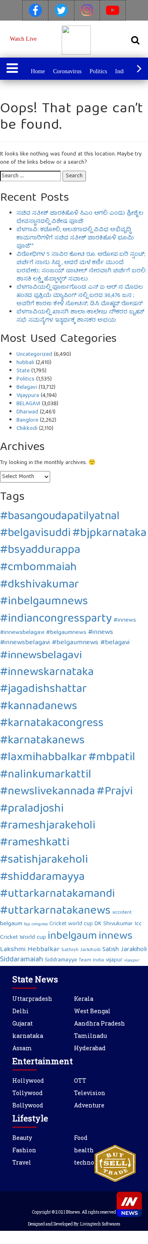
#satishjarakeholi (44, 860)
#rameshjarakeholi (47, 826)
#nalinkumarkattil (45, 775)
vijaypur (131, 960)
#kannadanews (38, 706)
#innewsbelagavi (41, 656)
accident (122, 912)
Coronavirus (67, 71)
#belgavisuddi (35, 533)
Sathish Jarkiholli (81, 950)
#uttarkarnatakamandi (57, 894)
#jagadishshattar (43, 689)
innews (115, 936)
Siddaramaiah (21, 960)
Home (38, 71)
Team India (91, 960)
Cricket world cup (71, 924)
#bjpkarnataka (109, 533)
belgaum (11, 924)
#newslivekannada (47, 792)
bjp (27, 924)
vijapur (114, 960)
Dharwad (27, 412)
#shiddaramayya (42, 877)
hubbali (25, 363)
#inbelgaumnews (44, 602)
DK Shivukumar (114, 924)
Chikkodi (26, 429)
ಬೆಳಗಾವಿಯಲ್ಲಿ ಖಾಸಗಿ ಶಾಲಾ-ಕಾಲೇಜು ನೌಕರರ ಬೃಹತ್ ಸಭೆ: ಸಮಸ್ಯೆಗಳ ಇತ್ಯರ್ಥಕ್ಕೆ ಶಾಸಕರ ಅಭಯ (80, 316)
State (23, 371)
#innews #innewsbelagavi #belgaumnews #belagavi (65, 637)
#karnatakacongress (52, 723)
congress (40, 924)
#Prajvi (115, 792)
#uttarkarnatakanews (55, 911)
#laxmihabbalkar (43, 757)
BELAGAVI (28, 404)
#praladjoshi (32, 809)
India (121, 71)
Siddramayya (61, 960)
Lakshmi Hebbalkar (30, 949)
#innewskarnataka (47, 672)
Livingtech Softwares (100, 1224)
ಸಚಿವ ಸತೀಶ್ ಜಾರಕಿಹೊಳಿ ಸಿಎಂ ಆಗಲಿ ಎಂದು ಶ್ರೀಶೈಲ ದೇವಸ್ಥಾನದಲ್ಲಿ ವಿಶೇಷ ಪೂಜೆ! (79, 218)
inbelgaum (72, 936)
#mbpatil (111, 757)
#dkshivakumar (39, 585)
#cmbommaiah (38, 567)
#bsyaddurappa (40, 550)
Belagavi (26, 387)
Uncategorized (34, 355)
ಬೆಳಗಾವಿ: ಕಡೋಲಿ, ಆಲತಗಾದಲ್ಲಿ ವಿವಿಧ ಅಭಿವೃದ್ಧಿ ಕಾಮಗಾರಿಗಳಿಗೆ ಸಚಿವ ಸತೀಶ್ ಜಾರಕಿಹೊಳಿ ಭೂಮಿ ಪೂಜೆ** (75, 238)
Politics (98, 71)
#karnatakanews (42, 741)
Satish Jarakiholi (124, 950)
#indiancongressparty (56, 619)
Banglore (27, 420)
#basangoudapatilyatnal (60, 516)
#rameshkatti (34, 843)
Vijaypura (27, 396)
